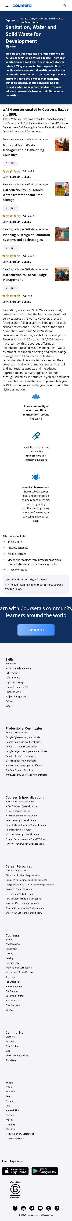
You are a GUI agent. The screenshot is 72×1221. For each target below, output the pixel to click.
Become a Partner (15, 996)
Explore (10, 20)
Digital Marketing (14, 682)
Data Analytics (13, 677)
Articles (10, 1120)
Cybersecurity (13, 673)
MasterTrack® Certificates (19, 972)
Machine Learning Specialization (22, 834)
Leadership (11, 949)
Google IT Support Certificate (21, 746)
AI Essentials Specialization (20, 801)
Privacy (9, 1101)
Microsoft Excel (13, 692)
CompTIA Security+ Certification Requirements (30, 884)
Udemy (9, 1010)
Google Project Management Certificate (26, 751)
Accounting (11, 663)
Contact (10, 1115)
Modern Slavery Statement (20, 1134)
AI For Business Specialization (21, 806)
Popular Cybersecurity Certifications (25, 908)
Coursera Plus (13, 963)
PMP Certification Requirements (22, 903)
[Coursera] (22, 6)
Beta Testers (12, 1046)
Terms (9, 1096)
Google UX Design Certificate (21, 756)
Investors (11, 1091)
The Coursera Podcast (17, 1055)
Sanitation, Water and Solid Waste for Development (41, 20)
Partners (10, 1041)
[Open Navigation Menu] (7, 6)
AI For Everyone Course (18, 811)
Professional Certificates (19, 968)
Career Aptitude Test (17, 870)
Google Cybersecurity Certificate (23, 737)
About (9, 939)
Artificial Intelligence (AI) (18, 668)
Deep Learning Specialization (21, 820)
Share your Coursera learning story (24, 913)
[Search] (65, 6)
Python (9, 701)
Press (9, 1087)
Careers (10, 953)
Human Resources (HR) (17, 687)
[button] (36, 47)
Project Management (16, 696)
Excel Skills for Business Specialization (26, 825)
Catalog (10, 958)
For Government (14, 986)
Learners (10, 1037)
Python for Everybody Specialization (25, 844)
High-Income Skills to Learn (20, 894)
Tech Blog (11, 1060)
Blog (8, 1051)
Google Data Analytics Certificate (23, 742)
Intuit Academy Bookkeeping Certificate (26, 775)
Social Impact (13, 1000)
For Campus (12, 991)
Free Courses (13, 1005)
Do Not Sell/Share (15, 1138)
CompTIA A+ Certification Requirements (26, 880)
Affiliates (10, 1129)
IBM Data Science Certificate (20, 770)
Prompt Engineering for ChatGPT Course (27, 839)
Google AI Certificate (16, 732)
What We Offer (13, 944)
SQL (8, 706)
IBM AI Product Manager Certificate (24, 765)
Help (8, 1106)
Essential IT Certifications (19, 889)
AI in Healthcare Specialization (21, 815)
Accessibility (12, 1110)
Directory (10, 1124)
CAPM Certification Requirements (23, 875)
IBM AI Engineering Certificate (21, 761)
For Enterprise (13, 982)
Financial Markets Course (19, 830)
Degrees (10, 977)
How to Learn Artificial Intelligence (23, 899)
